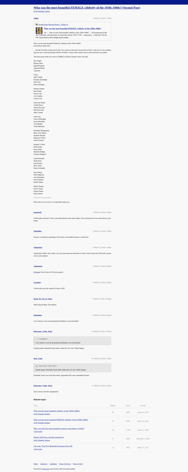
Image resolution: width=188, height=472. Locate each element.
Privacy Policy (78, 464)
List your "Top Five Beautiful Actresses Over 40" (53, 446)
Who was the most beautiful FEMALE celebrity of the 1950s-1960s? (72, 28)
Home (36, 464)
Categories (43, 464)
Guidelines (53, 464)
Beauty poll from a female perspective (49, 437)
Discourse (45, 469)
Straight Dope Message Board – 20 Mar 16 (53, 24)
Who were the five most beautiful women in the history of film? (59, 428)
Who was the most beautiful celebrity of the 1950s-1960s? (57, 411)
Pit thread (37, 272)
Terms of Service (65, 464)
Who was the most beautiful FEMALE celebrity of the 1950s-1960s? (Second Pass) (87, 7)
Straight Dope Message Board (11, 2)
